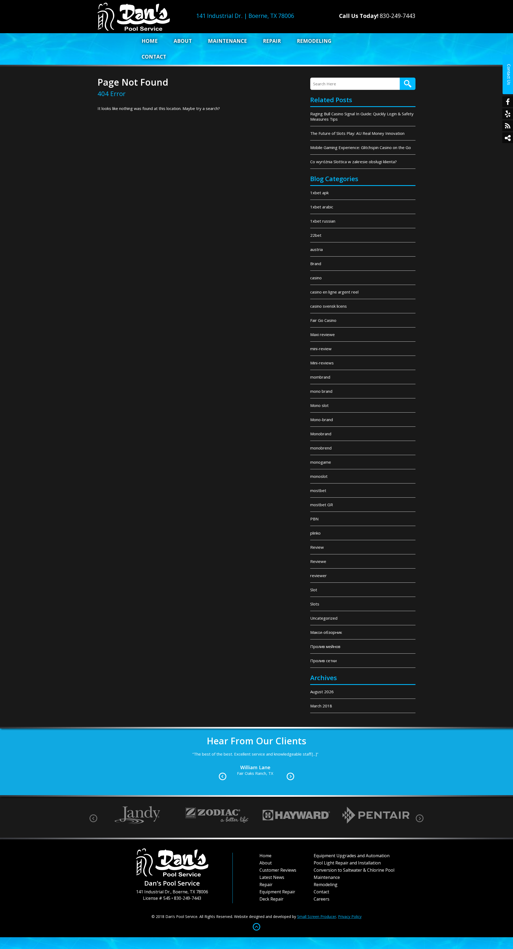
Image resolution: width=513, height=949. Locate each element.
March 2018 (321, 705)
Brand (315, 263)
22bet (315, 235)
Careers (321, 899)
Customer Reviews (277, 870)
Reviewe (318, 561)
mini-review (321, 348)
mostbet (318, 490)
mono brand (321, 391)
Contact (154, 56)
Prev (222, 776)
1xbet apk (319, 192)
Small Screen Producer (316, 916)
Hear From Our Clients (256, 741)
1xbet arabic (321, 206)
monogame (320, 462)
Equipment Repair (277, 892)
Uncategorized (323, 618)
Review (317, 547)
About (183, 40)
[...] (353, 760)
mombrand (320, 377)
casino (316, 277)
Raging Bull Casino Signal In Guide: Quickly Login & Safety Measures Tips (362, 116)
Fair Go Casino (323, 320)
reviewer (318, 575)
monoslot (319, 476)
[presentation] (93, 818)
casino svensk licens (328, 306)
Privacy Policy (350, 916)
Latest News (271, 877)
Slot (313, 589)
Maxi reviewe (322, 334)
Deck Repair (271, 899)
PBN (314, 518)
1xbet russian (322, 221)
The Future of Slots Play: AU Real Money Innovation (357, 133)
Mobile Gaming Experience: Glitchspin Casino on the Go (360, 147)
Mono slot (319, 405)
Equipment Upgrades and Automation (352, 856)
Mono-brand (321, 419)
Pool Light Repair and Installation (347, 863)
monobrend (321, 448)
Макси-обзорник (326, 632)
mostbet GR (321, 504)
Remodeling (314, 40)
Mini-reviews (322, 362)
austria (316, 249)
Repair (272, 40)
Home (150, 40)
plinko (315, 533)
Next (290, 776)
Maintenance (227, 40)
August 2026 (322, 691)
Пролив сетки (323, 660)
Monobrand (320, 433)
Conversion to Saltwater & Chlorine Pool (354, 870)
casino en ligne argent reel (334, 292)
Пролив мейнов (325, 646)
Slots (314, 604)
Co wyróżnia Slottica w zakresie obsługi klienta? (353, 161)
